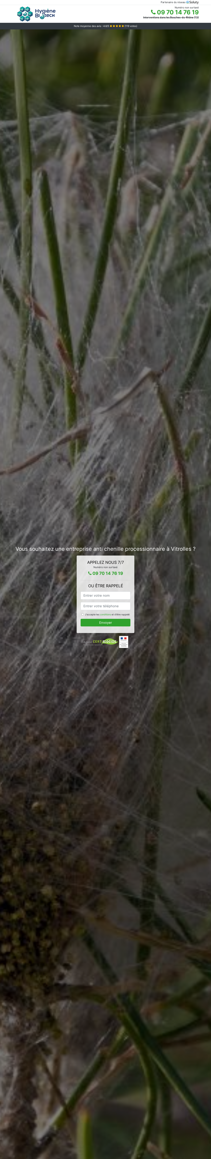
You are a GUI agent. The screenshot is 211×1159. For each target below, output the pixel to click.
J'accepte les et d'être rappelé (107, 614)
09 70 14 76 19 (177, 12)
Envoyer (105, 623)
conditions (105, 614)
